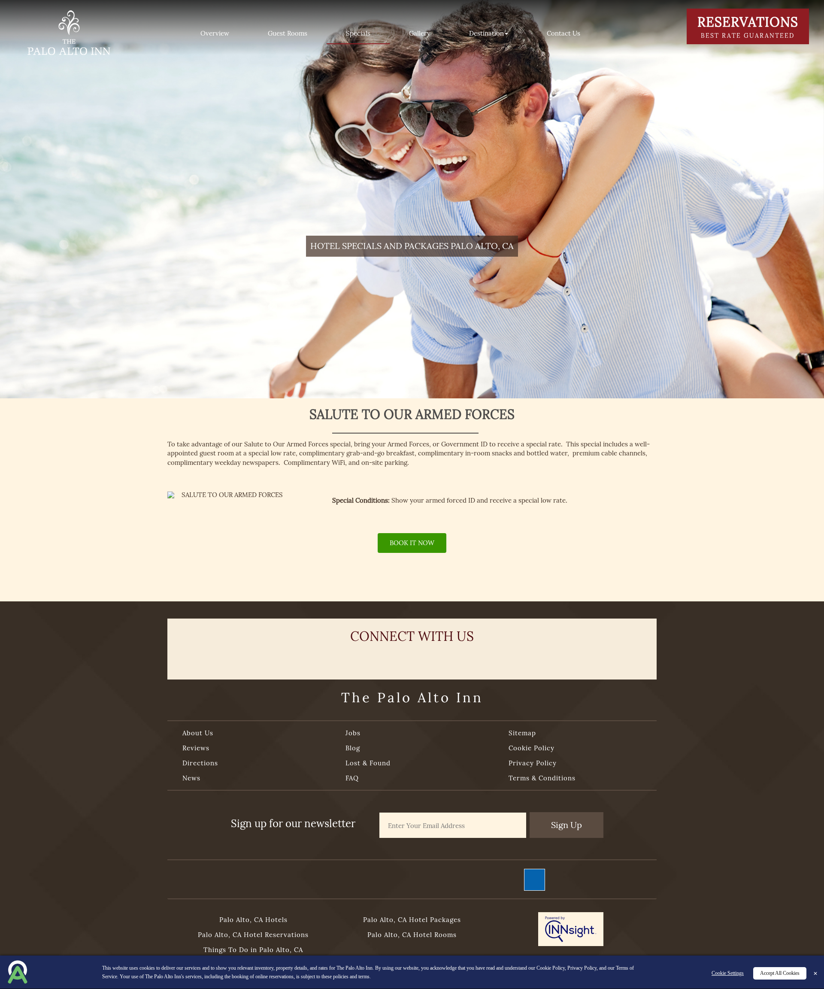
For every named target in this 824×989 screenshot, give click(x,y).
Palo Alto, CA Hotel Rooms (412, 935)
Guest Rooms (287, 33)
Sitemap (522, 733)
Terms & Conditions (542, 778)
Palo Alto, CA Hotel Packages (412, 920)
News (191, 778)
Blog (352, 748)
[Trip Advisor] (412, 658)
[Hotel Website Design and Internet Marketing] (570, 931)
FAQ (352, 778)
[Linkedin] (475, 658)
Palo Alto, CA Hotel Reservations (253, 935)
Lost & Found (368, 763)
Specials (358, 33)
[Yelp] (380, 658)
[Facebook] (348, 658)
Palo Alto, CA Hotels (253, 920)
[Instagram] (444, 658)
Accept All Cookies (780, 973)
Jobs (352, 733)
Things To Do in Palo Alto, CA (253, 950)
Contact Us (563, 33)
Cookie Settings (728, 973)
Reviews (195, 748)
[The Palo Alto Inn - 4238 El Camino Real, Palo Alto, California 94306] (69, 32)
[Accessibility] (534, 879)
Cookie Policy (531, 748)
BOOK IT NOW (412, 543)
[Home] (159, 33)
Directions (200, 763)
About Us (197, 733)
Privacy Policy (533, 763)
